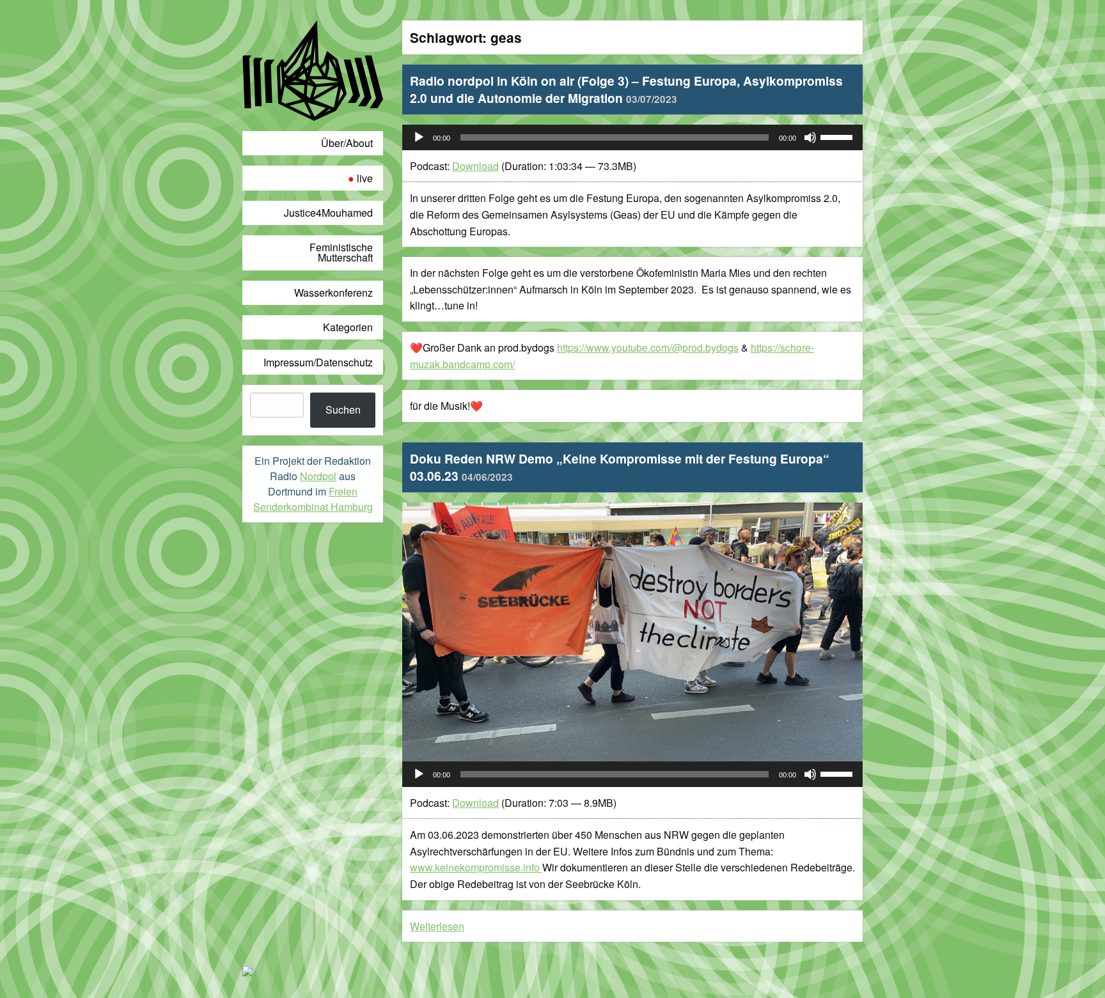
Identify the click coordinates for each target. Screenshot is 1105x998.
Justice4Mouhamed (328, 212)
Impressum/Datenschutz (318, 362)
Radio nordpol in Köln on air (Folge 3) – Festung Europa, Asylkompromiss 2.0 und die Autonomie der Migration (626, 89)
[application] (632, 137)
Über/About (347, 143)
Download (475, 166)
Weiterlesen (437, 926)
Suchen (343, 409)
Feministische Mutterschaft (341, 252)
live (365, 178)
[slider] (838, 136)
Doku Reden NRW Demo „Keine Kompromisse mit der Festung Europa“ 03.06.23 (619, 467)
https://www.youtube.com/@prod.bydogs (648, 347)
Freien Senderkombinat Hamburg (313, 499)
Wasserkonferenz (333, 292)
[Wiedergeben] (418, 137)
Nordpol (318, 476)
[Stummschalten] (810, 137)
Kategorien (348, 327)
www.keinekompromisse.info (476, 867)
